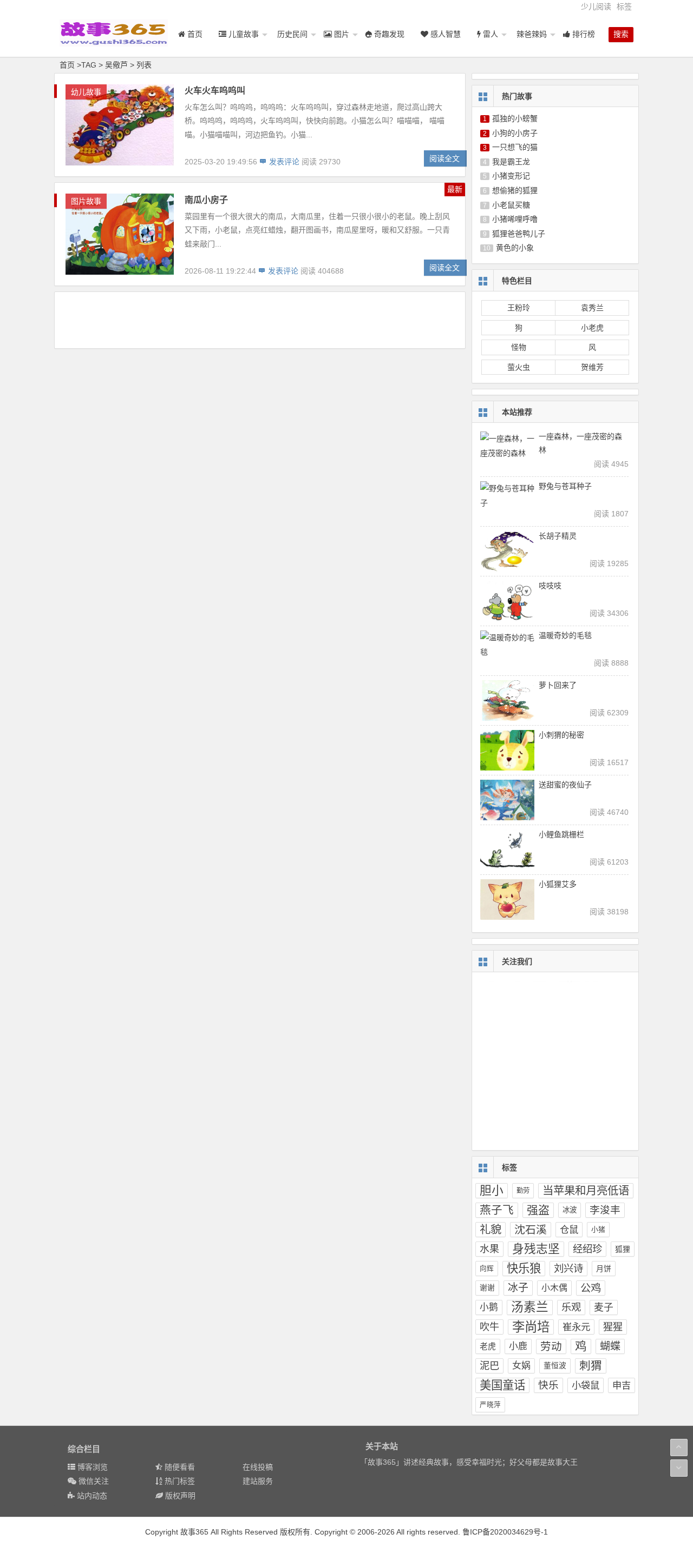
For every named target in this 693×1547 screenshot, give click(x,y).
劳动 (551, 1346)
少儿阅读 (596, 6)
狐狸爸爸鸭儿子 (518, 233)
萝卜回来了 (558, 685)
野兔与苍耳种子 (565, 486)
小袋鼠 (585, 1385)
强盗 (538, 1210)
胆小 (492, 1190)
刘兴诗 (568, 1268)
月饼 (603, 1268)
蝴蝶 (610, 1346)
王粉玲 (518, 307)
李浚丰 (605, 1210)
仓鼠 (569, 1229)
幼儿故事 (86, 92)
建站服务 (258, 1481)
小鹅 (489, 1307)
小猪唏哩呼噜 (515, 219)
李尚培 (531, 1327)
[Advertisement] (260, 319)
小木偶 (554, 1287)
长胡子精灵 (558, 536)
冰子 (518, 1287)
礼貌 (490, 1230)
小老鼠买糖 (511, 205)
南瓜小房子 (206, 199)
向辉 (487, 1268)
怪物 (518, 347)
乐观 (571, 1307)
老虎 (488, 1346)
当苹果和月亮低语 (585, 1190)
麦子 (603, 1307)
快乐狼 (524, 1268)
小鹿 (518, 1346)
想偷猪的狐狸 (515, 190)
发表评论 (283, 161)
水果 (489, 1249)
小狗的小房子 (515, 133)
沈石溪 (530, 1230)
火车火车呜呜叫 (215, 90)
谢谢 (487, 1288)
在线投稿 (258, 1467)
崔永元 (576, 1327)
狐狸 (622, 1249)
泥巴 (489, 1365)
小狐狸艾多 (558, 884)
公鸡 (590, 1288)
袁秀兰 (592, 307)
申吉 (621, 1385)
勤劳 (523, 1190)
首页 (67, 65)
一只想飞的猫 (515, 147)
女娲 (521, 1365)
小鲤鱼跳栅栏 (561, 834)
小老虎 (592, 327)
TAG (88, 65)
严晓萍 (490, 1405)
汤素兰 (529, 1307)
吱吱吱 (550, 585)
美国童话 (502, 1385)
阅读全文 (444, 158)
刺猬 (590, 1365)
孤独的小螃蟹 (515, 118)
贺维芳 (592, 367)
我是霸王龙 (511, 161)
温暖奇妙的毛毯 (565, 635)
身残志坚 (536, 1249)
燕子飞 (497, 1210)
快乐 (548, 1385)
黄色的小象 (515, 247)
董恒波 (555, 1366)
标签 (624, 6)
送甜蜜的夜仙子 (565, 784)
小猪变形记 (511, 175)
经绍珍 (587, 1248)
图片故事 (86, 201)
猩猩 (613, 1327)
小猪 (598, 1229)
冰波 (570, 1210)
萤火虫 (518, 367)
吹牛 (489, 1327)
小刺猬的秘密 (561, 735)
